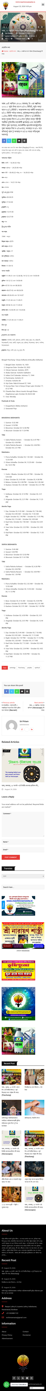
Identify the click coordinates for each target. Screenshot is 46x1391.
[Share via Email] (19, 141)
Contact (26, 1332)
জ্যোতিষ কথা (6, 47)
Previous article (9, 703)
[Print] (24, 141)
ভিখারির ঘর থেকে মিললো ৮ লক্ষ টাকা (11, 1282)
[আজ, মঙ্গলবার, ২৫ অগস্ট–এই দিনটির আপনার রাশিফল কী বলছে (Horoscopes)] (11, 1138)
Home (5, 51)
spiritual (37, 667)
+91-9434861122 (12, 1313)
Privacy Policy (7, 1335)
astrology (12, 667)
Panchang (21, 667)
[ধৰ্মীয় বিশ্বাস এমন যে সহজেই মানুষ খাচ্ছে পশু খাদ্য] (11, 1169)
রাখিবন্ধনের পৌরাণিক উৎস (32, 1118)
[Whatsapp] (14, 141)
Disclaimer (27, 1335)
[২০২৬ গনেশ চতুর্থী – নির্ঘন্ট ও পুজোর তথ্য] (11, 1194)
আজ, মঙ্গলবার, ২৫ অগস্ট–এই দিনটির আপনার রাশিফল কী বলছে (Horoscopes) (11, 1151)
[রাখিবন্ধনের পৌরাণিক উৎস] (34, 1107)
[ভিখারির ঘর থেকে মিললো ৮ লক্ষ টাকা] (34, 1077)
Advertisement (7, 1339)
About (4, 1332)
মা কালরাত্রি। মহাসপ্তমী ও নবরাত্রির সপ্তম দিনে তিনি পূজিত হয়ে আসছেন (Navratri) (11, 707)
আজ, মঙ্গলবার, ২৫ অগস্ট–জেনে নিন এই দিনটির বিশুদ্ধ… (20, 785)
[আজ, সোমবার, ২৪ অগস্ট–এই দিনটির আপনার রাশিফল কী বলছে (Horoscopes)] (34, 1194)
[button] (43, 4)
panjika (29, 667)
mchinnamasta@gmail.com (16, 1318)
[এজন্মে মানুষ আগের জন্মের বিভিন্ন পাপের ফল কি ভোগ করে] (34, 1169)
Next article (38, 703)
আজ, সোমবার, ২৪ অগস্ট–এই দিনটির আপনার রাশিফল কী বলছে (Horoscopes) (34, 1207)
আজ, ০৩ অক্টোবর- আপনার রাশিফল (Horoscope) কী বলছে (36, 707)
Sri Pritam (24, 721)
